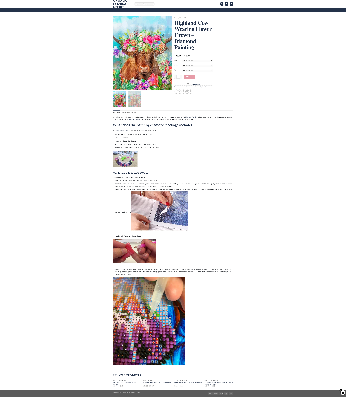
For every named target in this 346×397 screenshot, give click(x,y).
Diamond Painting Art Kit (120, 4)
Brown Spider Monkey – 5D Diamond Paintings (188, 382)
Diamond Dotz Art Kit (129, 173)
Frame (176, 65)
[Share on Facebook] (176, 92)
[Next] (168, 53)
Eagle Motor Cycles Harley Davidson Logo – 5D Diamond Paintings (219, 383)
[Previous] (116, 53)
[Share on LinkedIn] (190, 92)
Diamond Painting (191, 117)
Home (176, 18)
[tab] (116, 112)
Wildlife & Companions (185, 18)
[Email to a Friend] (183, 92)
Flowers (197, 87)
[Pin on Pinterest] (187, 92)
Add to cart (189, 77)
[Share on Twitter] (179, 92)
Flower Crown (190, 87)
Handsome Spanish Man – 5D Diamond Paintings (124, 383)
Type (175, 70)
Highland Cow (203, 87)
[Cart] (231, 4)
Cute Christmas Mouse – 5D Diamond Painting (157, 382)
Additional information (128, 112)
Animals (180, 87)
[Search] (153, 4)
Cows (184, 87)
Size (175, 60)
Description (116, 112)
